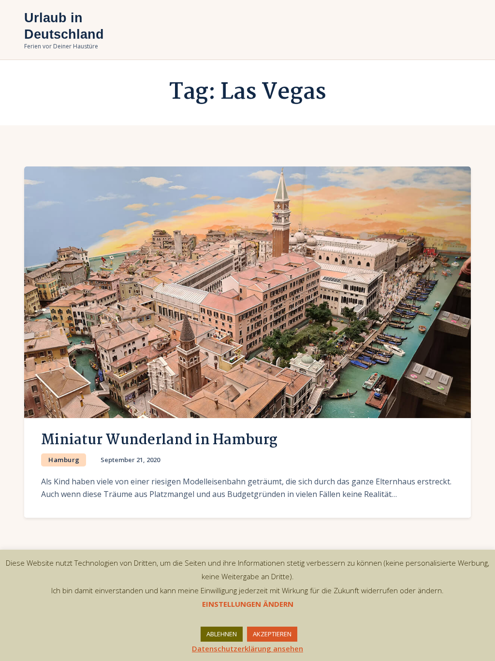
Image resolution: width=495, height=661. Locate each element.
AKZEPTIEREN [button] (272, 634)
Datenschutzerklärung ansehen (247, 648)
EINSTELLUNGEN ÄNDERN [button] (247, 604)
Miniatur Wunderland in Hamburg (159, 440)
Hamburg (64, 459)
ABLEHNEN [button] (221, 634)
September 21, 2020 (130, 459)
